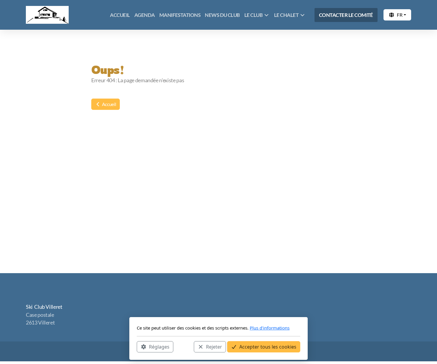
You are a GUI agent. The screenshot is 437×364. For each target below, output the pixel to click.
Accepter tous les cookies (267, 346)
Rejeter (214, 346)
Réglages (159, 346)
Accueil (108, 104)
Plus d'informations (270, 328)
